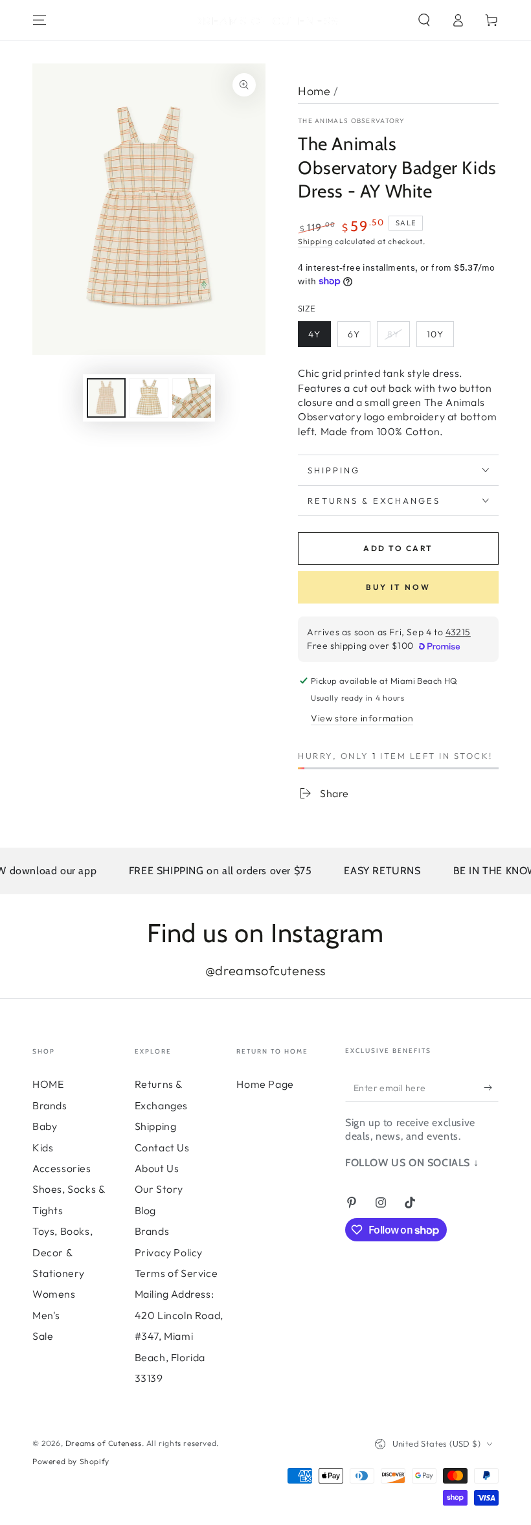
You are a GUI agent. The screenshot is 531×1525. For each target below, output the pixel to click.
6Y (354, 334)
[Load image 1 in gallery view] (106, 398)
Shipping (315, 241)
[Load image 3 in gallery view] (191, 398)
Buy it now (398, 587)
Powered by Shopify (70, 1461)
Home (314, 91)
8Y (393, 334)
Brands (49, 1105)
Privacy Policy (169, 1252)
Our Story (159, 1188)
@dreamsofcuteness (265, 970)
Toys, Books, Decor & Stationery (62, 1252)
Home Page (264, 1084)
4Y (314, 334)
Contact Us (162, 1147)
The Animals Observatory (351, 121)
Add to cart (398, 548)
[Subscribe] (491, 1087)
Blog (145, 1210)
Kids (42, 1147)
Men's (46, 1315)
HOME (47, 1084)
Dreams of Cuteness (103, 1443)
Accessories (61, 1168)
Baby (44, 1126)
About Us (157, 1168)
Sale (42, 1335)
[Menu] (39, 20)
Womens (54, 1293)
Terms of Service (176, 1273)
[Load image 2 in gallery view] (149, 398)
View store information (362, 718)
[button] (424, 20)
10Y (435, 334)
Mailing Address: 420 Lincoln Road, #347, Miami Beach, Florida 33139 (179, 1335)
